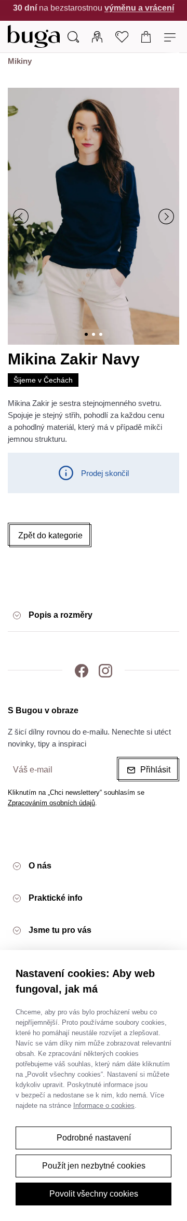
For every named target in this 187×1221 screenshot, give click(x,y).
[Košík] (146, 36)
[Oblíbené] (122, 36)
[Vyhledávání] (73, 36)
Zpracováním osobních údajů (51, 803)
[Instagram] (105, 670)
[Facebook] (81, 670)
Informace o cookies (104, 1105)
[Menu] (171, 36)
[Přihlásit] (97, 36)
